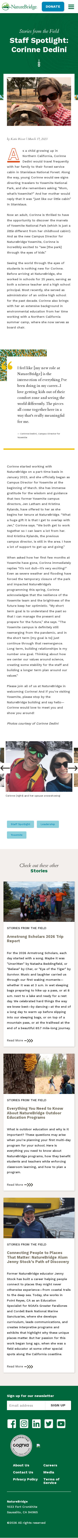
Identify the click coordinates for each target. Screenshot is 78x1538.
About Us (21, 1465)
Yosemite (17, 834)
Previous (5, 768)
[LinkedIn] (36, 1424)
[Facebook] (11, 1424)
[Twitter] (49, 1424)
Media (48, 1472)
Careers (50, 1465)
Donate (53, 6)
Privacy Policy (25, 1479)
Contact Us (23, 1472)
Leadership (48, 824)
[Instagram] (24, 1424)
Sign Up (58, 1405)
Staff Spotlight (20, 824)
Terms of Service (51, 1481)
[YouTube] (61, 1424)
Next (73, 768)
